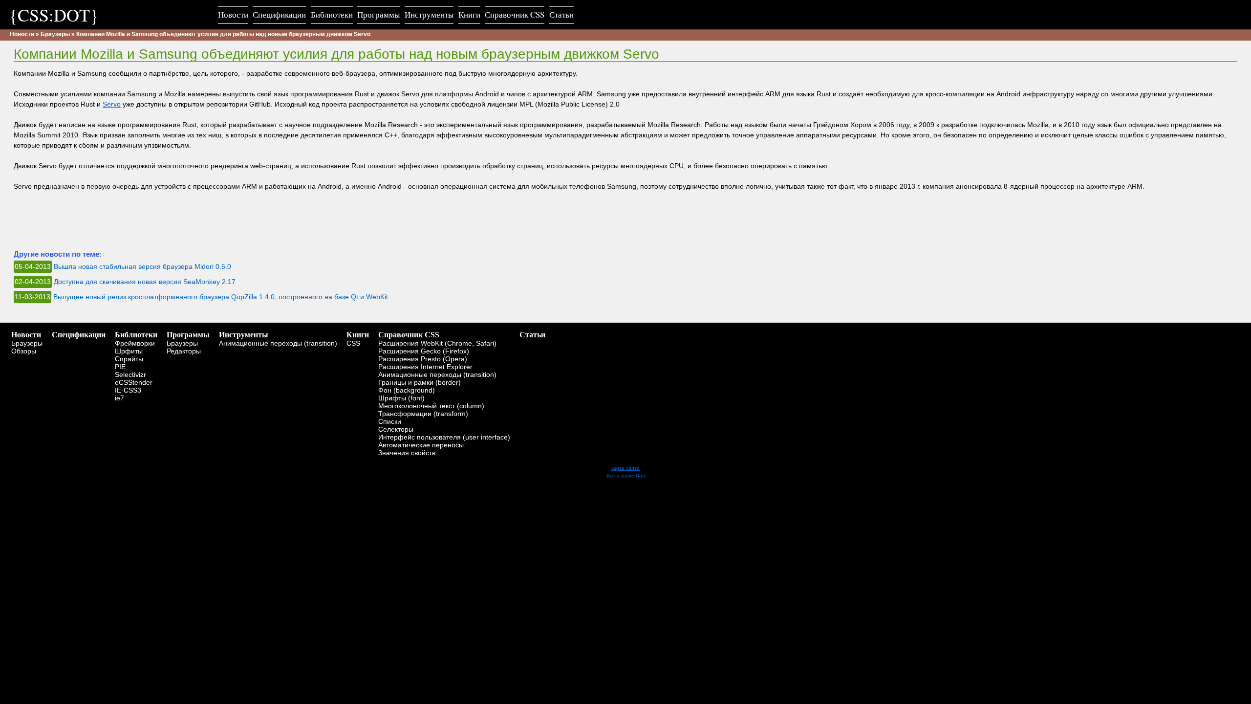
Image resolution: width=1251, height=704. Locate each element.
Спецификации (79, 334)
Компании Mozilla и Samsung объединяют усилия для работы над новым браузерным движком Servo (223, 34)
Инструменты (243, 334)
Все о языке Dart (625, 475)
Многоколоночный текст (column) (431, 406)
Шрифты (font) (401, 398)
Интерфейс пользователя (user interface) (444, 437)
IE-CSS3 (128, 390)
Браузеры (55, 34)
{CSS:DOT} (53, 14)
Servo (112, 104)
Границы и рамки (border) (419, 382)
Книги (357, 334)
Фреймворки (135, 343)
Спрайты (129, 359)
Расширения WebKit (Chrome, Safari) (437, 343)
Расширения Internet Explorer (425, 367)
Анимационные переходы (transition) (278, 343)
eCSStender (133, 382)
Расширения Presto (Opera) (422, 359)
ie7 (119, 398)
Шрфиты (129, 351)
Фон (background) (406, 390)
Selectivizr (130, 374)
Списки (389, 421)
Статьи (532, 334)
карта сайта (625, 468)
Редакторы (184, 351)
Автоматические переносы (421, 445)
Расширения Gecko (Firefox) (423, 351)
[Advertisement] (191, 224)
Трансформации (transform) (423, 414)
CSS (353, 343)
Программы (188, 334)
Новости (22, 34)
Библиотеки (136, 334)
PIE (120, 367)
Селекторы (395, 429)
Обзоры (23, 351)
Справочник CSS (408, 334)
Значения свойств (406, 453)
